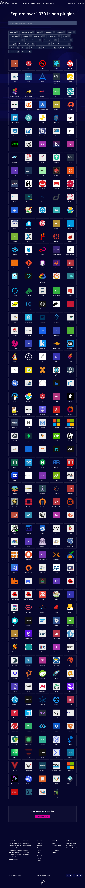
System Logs (35, 48)
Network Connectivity (16, 40)
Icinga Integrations (13, 859)
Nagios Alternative (71, 843)
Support (39, 848)
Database (60, 32)
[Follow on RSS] (80, 875)
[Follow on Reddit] (67, 875)
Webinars (25, 850)
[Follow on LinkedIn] (70, 875)
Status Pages (14, 48)
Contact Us (54, 852)
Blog (24, 848)
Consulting (40, 843)
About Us (54, 843)
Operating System (50, 40)
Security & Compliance (26, 44)
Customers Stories (56, 845)
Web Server (26, 51)
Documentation (27, 845)
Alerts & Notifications (14, 857)
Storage (25, 48)
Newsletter (26, 854)
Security (13, 44)
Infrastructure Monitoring (15, 843)
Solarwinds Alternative (72, 848)
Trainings (39, 845)
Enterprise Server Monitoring (16, 850)
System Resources (49, 48)
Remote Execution (65, 40)
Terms (19, 875)
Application (14, 32)
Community (26, 852)
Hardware (27, 36)
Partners (54, 848)
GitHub (39, 860)
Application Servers (27, 32)
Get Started (26, 843)
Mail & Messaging (53, 36)
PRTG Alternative (70, 845)
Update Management (65, 48)
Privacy (15, 875)
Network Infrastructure (33, 40)
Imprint (10, 875)
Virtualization (14, 51)
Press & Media (55, 850)
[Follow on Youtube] (77, 875)
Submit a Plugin (42, 816)
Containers (50, 32)
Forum (39, 858)
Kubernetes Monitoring (14, 854)
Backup (40, 32)
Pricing (39, 850)
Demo (38, 852)
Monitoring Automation (14, 845)
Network (66, 36)
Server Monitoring (13, 848)
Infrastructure (39, 36)
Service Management (43, 44)
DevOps (71, 32)
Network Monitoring (13, 852)
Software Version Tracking (61, 44)
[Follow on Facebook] (74, 875)
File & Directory (15, 36)
